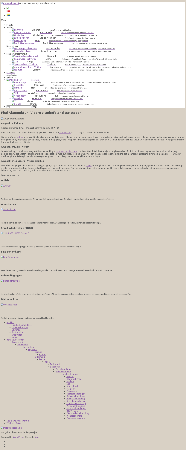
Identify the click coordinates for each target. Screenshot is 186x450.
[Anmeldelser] (93, 214)
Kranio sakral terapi (76, 403)
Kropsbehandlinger (75, 401)
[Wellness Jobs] (93, 309)
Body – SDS (72, 411)
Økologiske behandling (77, 413)
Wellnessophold (74, 416)
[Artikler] (93, 190)
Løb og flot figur (20, 327)
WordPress (18, 437)
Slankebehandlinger (76, 408)
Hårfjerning (39, 357)
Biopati (70, 376)
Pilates (42, 354)
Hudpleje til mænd (70, 374)
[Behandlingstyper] (93, 285)
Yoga (14, 337)
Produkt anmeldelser (22, 325)
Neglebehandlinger (75, 393)
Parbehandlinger (64, 369)
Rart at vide (17, 332)
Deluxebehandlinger (76, 396)
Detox (42, 359)
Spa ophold (72, 386)
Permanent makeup (75, 406)
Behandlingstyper (15, 339)
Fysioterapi (71, 391)
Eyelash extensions (75, 418)
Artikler (10, 322)
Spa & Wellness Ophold (18, 420)
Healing (70, 381)
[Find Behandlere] (93, 261)
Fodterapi (55, 364)
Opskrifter (17, 335)
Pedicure (38, 352)
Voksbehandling (63, 371)
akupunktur (65, 132)
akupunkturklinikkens (66, 151)
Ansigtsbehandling (75, 398)
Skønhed (16, 330)
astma (20, 137)
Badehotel (55, 366)
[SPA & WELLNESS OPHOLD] (93, 238)
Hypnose (32, 349)
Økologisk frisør (74, 379)
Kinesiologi (28, 347)
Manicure (71, 389)
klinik (89, 165)
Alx (36, 437)
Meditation (22, 344)
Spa (68, 384)
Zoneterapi (17, 342)
